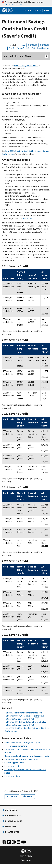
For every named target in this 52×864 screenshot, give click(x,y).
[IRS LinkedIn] (18, 841)
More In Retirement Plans (17, 56)
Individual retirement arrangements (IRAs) (22, 742)
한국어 (12, 48)
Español (21, 45)
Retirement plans (12, 776)
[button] (37, 10)
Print (29, 796)
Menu (46, 10)
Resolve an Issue (13, 821)
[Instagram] (14, 841)
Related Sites (12, 832)
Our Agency (11, 810)
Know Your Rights (14, 815)
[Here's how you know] (26, 3)
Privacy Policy (26, 856)
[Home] (7, 9)
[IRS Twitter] (9, 841)
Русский (20, 48)
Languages (10, 826)
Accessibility (26, 860)
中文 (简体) (32, 45)
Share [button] (14, 796)
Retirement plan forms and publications (21, 759)
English (13, 45)
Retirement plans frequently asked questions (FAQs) (26, 756)
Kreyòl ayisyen (43, 48)
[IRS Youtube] (23, 841)
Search (27, 10)
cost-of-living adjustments (26, 65)
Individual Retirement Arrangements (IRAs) (24, 712)
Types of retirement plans (15, 746)
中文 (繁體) (44, 45)
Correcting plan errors (14, 762)
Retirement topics (12, 766)
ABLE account (28, 218)
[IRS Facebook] (4, 841)
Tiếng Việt (30, 48)
